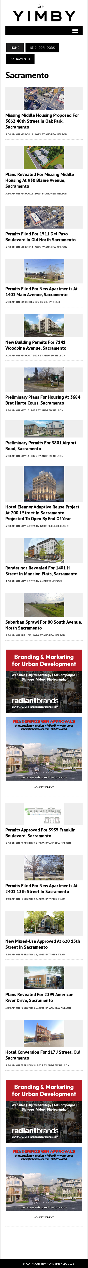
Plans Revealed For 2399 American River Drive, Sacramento (39, 997)
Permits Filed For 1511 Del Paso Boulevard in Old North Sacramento (40, 237)
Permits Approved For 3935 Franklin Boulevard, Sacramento (40, 833)
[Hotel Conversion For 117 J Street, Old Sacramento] (44, 1043)
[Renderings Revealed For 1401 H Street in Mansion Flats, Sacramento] (44, 559)
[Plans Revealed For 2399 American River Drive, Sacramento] (44, 986)
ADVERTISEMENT (44, 787)
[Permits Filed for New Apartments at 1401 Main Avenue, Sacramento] (44, 280)
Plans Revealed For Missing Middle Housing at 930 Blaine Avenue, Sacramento (39, 180)
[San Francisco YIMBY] (43, 13)
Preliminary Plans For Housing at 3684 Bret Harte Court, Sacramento (42, 400)
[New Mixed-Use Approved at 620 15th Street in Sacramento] (44, 933)
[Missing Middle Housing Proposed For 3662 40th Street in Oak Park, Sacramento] (44, 107)
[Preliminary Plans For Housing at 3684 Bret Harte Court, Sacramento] (44, 388)
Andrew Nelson (56, 134)
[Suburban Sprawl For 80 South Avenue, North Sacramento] (44, 613)
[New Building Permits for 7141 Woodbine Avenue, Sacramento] (44, 334)
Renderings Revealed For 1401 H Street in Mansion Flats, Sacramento (41, 571)
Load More (43, 1238)
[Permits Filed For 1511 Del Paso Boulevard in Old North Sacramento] (44, 225)
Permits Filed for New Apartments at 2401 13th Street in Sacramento (41, 888)
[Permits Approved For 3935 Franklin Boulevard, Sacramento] (44, 821)
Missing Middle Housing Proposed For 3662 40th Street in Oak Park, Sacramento (42, 121)
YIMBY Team (52, 302)
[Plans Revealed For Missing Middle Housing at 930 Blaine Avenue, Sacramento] (44, 166)
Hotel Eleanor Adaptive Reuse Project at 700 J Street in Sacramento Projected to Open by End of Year (42, 513)
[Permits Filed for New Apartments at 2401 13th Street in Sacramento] (44, 877)
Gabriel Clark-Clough (55, 526)
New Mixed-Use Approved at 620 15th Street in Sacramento (42, 944)
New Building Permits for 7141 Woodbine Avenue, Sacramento (35, 345)
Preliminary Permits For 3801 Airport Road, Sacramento (40, 446)
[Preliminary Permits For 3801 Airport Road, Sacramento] (44, 434)
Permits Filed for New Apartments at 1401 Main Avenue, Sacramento (41, 291)
